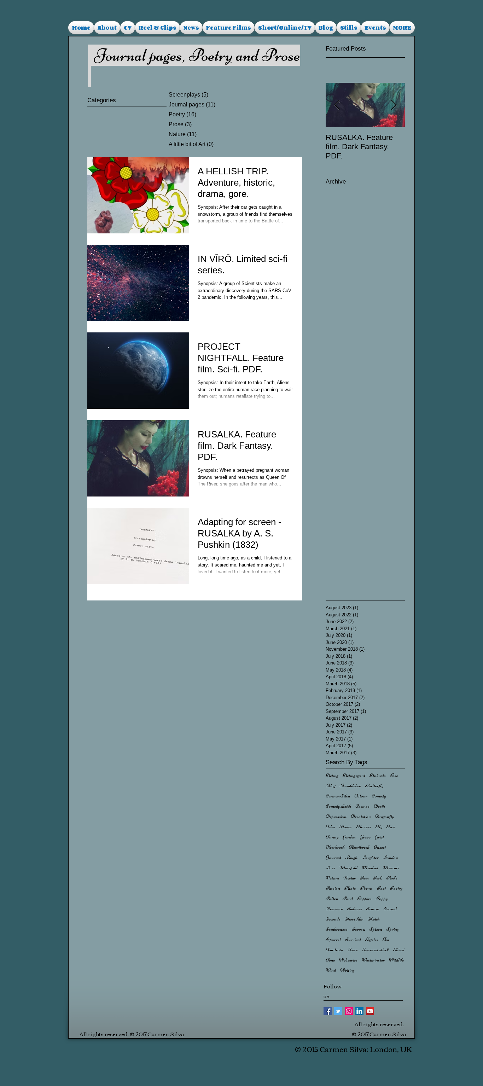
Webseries (348, 960)
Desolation (361, 816)
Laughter (370, 857)
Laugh (351, 857)
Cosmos (362, 806)
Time (330, 960)
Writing (347, 970)
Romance (334, 909)
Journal (333, 857)
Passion (333, 888)
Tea (386, 939)
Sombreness (337, 929)
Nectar (349, 878)
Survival (353, 939)
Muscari (391, 868)
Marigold (348, 868)
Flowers (363, 827)
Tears (353, 950)
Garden (349, 837)
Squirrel (333, 939)
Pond (348, 898)
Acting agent (354, 775)
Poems (366, 888)
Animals (377, 775)
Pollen (332, 898)
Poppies (364, 898)
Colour (360, 796)
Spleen (375, 929)
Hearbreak (335, 847)
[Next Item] (393, 105)
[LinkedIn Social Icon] (359, 1011)
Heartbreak (359, 847)
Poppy (382, 898)
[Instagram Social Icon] (349, 1011)
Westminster (373, 960)
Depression (336, 816)
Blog (331, 786)
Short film (354, 919)
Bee (394, 775)
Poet (381, 888)
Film (330, 827)
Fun (390, 827)
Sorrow (358, 929)
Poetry (396, 888)
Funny (332, 837)
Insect (380, 847)
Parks (391, 878)
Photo (350, 888)
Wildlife (396, 960)
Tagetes (371, 939)
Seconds (333, 919)
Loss (330, 868)
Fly (379, 827)
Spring (392, 929)
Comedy (379, 796)
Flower (345, 827)
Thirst (399, 950)
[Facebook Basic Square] (328, 1011)
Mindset (370, 868)
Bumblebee (350, 786)
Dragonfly (384, 816)
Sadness (354, 909)
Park (377, 878)
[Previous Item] (337, 105)
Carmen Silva (338, 796)
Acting (332, 775)
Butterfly (374, 786)
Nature (332, 878)
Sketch (374, 919)
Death (379, 806)
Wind (331, 970)
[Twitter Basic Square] (338, 1011)
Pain (364, 878)
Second (390, 909)
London (390, 857)
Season (372, 909)
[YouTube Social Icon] (370, 1011)
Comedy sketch (338, 806)
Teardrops (335, 950)
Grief (379, 837)
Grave (365, 837)
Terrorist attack (375, 950)
